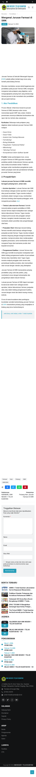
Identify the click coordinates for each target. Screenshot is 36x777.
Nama (5, 537)
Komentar (7, 516)
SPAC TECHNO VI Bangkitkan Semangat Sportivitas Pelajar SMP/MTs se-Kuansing (20, 606)
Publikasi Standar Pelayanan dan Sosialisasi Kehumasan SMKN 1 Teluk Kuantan (21, 594)
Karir (11, 479)
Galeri (3, 739)
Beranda (4, 14)
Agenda (4, 735)
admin (4, 24)
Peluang (18, 479)
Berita (3, 729)
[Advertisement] (18, 61)
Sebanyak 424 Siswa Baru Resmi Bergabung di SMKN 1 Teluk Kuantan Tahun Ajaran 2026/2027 (21, 600)
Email (5, 545)
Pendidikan (12, 14)
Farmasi (5, 479)
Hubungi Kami (5, 710)
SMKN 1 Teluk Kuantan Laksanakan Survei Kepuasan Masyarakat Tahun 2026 (21, 589)
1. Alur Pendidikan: (9, 103)
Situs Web (6, 553)
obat (18, 201)
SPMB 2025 (8, 650)
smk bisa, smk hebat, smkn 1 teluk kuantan (18, 313)
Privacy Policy (6, 719)
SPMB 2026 (8, 645)
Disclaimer (4, 713)
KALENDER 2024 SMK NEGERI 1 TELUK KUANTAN (20, 623)
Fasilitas (4, 749)
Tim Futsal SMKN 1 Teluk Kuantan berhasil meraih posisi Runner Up (21, 611)
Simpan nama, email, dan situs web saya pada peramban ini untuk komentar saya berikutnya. (17, 564)
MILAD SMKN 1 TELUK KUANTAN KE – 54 (18, 667)
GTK (2, 752)
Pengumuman (6, 732)
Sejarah (3, 716)
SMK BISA (5, 482)
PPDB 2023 (8, 662)
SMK (3, 79)
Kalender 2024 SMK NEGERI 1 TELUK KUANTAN (17, 656)
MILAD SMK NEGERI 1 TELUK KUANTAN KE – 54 (19, 631)
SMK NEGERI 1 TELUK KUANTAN (23, 765)
